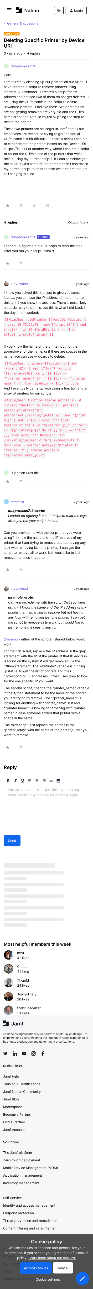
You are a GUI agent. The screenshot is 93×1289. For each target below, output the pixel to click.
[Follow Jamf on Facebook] (42, 1053)
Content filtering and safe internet (29, 1228)
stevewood (19, 284)
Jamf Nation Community (22, 1091)
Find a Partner (14, 1122)
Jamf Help (11, 1076)
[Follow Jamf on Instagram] (33, 1053)
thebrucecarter (29, 1008)
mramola (17, 502)
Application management (22, 1175)
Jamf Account (14, 1130)
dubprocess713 (23, 66)
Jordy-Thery (26, 994)
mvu (20, 953)
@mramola (12, 639)
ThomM (23, 980)
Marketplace (13, 1107)
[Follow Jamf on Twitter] (5, 1053)
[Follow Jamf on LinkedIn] (14, 1053)
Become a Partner (17, 1114)
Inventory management (21, 1183)
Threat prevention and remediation (30, 1221)
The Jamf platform (17, 1152)
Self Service (12, 1198)
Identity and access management (29, 1205)
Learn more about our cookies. (52, 1258)
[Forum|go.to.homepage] (27, 10)
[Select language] (59, 10)
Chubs (22, 966)
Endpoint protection (18, 1213)
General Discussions (22, 23)
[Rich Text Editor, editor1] (46, 809)
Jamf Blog (11, 1099)
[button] (9, 11)
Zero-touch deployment (21, 1160)
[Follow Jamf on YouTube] (24, 1053)
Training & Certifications (21, 1084)
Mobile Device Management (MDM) (30, 1168)
